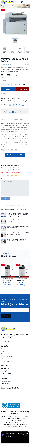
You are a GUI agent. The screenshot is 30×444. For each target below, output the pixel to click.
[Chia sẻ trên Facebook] (7, 105)
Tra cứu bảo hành (5, 381)
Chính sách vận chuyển (6, 356)
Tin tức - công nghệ (6, 373)
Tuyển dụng (4, 378)
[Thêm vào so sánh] (12, 267)
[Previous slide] (23, 260)
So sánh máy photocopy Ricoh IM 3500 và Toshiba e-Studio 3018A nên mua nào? (16, 240)
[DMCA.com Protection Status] (5, 431)
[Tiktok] (8, 341)
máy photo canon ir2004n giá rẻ (20, 101)
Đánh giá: (3, 178)
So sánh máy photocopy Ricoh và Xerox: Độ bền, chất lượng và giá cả (18, 220)
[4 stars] (15, 175)
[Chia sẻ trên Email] (23, 105)
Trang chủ (3, 6)
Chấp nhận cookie (15, 440)
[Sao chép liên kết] (26, 105)
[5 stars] (16, 175)
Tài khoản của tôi (5, 354)
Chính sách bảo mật (6, 361)
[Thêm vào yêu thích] (12, 272)
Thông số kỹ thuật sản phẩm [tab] (15, 119)
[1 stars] (11, 175)
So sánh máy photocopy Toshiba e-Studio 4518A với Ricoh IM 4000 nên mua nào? (18, 233)
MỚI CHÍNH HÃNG (11, 98)
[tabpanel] (15, 139)
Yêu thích (27, 64)
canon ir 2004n (7, 101)
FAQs (2, 376)
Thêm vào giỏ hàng (20, 84)
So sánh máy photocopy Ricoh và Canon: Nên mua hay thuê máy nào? (17, 227)
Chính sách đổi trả (5, 359)
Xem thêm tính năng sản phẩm (15, 155)
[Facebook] (2, 341)
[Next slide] (27, 260)
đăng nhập (8, 172)
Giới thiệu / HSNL (5, 368)
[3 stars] (14, 175)
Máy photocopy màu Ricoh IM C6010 (7, 279)
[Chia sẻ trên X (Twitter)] (10, 105)
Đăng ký (6, 315)
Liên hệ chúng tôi (5, 383)
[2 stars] (12, 175)
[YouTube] (5, 341)
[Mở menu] (28, 2)
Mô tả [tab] (3, 119)
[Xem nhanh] (12, 269)
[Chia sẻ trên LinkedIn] (16, 105)
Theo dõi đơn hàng (5, 348)
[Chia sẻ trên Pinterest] (13, 105)
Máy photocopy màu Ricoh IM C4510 (22, 279)
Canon (9, 64)
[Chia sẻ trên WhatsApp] (19, 105)
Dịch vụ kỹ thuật (5, 371)
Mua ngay (8, 89)
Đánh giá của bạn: (5, 175)
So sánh (4, 93)
